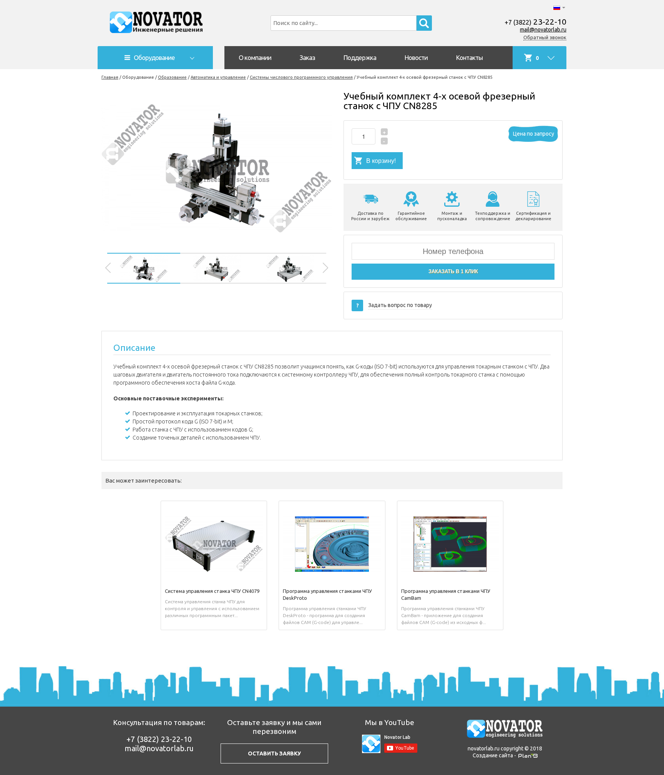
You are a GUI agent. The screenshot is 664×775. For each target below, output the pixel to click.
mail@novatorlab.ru (543, 30)
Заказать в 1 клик (453, 271)
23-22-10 (535, 21)
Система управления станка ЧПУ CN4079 (212, 591)
